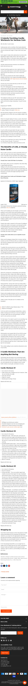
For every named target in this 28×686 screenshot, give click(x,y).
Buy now (9, 207)
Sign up (20, 633)
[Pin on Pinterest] (9, 566)
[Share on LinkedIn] (7, 566)
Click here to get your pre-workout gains (11, 427)
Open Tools (5, 653)
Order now (17, 110)
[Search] (25, 11)
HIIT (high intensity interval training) (19, 78)
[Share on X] (4, 566)
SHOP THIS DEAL (23, 1)
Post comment (6, 611)
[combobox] (12, 11)
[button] (25, 683)
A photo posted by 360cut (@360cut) (8, 417)
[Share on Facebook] (2, 566)
